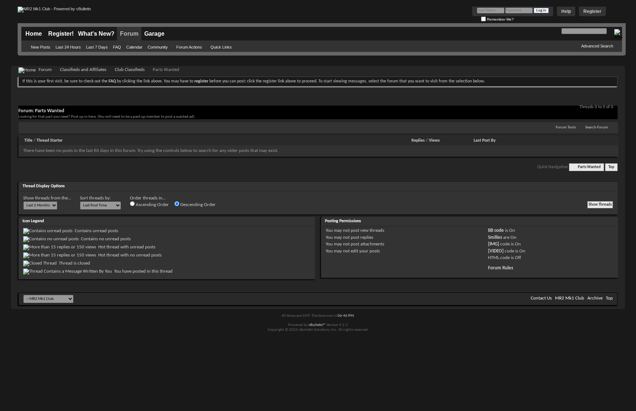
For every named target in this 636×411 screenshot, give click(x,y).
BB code (496, 230)
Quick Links (221, 47)
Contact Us (541, 298)
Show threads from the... (47, 198)
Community (158, 47)
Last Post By (485, 140)
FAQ (117, 47)
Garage (154, 34)
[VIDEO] (496, 251)
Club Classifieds (130, 69)
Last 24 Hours (68, 47)
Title (28, 140)
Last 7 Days (97, 47)
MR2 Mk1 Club (569, 298)
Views (434, 140)
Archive (595, 298)
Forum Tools (566, 127)
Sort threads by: (95, 198)
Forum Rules (500, 268)
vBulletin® (316, 325)
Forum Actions (189, 47)
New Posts (40, 47)
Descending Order (197, 204)
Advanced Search (597, 46)
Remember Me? (500, 19)
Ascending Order (152, 204)
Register (592, 11)
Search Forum (596, 127)
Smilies (495, 237)
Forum (129, 34)
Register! (61, 34)
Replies (418, 140)
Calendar (134, 47)
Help (566, 11)
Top (611, 167)
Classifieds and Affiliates (83, 69)
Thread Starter (49, 140)
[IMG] (493, 244)
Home (33, 34)
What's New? (96, 34)
